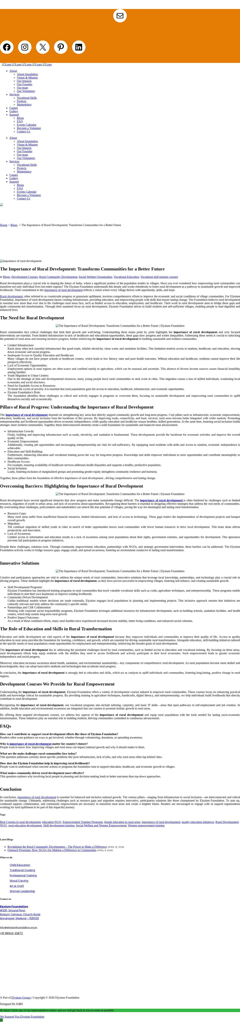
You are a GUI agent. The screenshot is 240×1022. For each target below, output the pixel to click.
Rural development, (11, 296)
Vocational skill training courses (159, 276)
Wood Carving (19, 881)
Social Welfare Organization (95, 276)
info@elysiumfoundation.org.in (18, 927)
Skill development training (58, 825)
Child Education (20, 865)
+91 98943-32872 (11, 933)
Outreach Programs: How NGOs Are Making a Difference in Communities (52, 850)
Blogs (13, 225)
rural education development (25, 825)
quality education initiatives (198, 822)
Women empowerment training (146, 825)
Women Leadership (22, 891)
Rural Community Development (58, 276)
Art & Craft (17, 886)
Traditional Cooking (22, 870)
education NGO (51, 822)
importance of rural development (63, 290)
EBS (19, 1004)
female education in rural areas (122, 822)
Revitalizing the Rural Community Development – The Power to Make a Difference (57, 846)
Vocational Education (126, 276)
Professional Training (23, 875)
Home (3, 225)
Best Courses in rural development (20, 822)
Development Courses (24, 276)
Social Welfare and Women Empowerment (101, 825)
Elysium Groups (21, 997)
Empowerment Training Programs (83, 822)
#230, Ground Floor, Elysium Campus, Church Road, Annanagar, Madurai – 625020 (20, 912)
